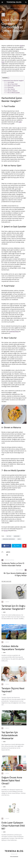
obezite (19, 539)
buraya (6, 530)
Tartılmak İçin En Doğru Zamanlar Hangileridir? (13, 607)
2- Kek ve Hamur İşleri (11, 84)
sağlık (20, 122)
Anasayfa (3, 8)
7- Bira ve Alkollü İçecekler (12, 92)
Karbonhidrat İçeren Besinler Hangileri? (13, 80)
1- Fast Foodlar (9, 82)
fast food (9, 536)
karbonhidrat (16, 536)
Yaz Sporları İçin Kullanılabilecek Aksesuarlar (9, 735)
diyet (21, 45)
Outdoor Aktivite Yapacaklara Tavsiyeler (13, 648)
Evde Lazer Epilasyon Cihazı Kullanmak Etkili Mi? (13, 825)
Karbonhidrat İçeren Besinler (9, 539)
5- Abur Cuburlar (9, 89)
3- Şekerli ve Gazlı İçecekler (12, 85)
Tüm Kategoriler (14, 856)
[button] (8, 77)
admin (4, 35)
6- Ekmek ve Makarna (10, 91)
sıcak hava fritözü (14, 331)
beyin (3, 62)
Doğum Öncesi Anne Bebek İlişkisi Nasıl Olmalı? (11, 780)
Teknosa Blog (14, 2)
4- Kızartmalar (9, 87)
